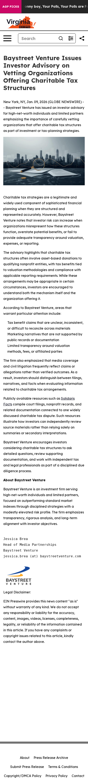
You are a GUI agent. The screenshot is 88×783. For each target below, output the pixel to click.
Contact (78, 776)
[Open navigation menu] (7, 38)
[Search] (61, 38)
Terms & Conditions (63, 767)
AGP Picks (10, 6)
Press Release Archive (51, 758)
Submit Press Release (27, 767)
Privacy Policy (56, 776)
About (24, 758)
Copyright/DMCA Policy (22, 776)
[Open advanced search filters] (71, 38)
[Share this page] (82, 38)
